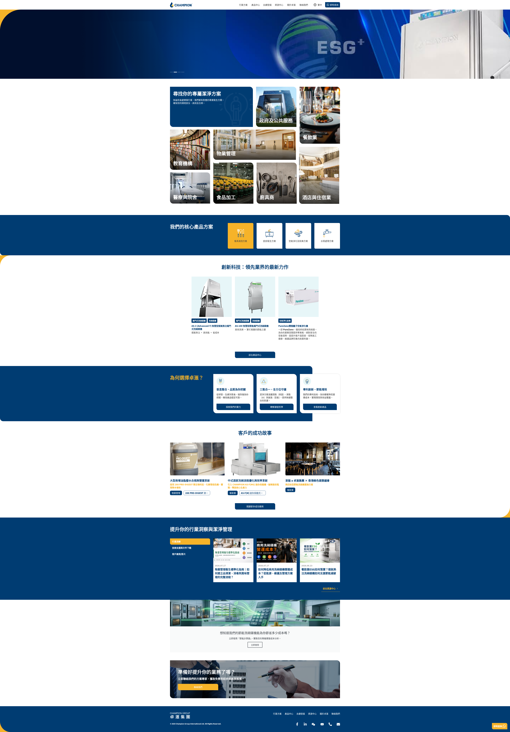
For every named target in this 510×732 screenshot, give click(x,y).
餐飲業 (310, 137)
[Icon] (297, 724)
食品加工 (226, 197)
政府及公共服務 (276, 120)
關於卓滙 (324, 713)
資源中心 (312, 713)
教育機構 (182, 163)
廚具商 (267, 197)
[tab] (190, 541)
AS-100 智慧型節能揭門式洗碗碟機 (252, 325)
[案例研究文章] (197, 468)
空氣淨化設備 (285, 320)
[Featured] (212, 297)
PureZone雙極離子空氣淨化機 (293, 325)
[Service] (276, 107)
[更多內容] (233, 560)
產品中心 (289, 713)
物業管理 (226, 153)
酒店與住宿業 (316, 197)
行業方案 (277, 713)
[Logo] (181, 4)
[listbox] (319, 5)
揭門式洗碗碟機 (199, 320)
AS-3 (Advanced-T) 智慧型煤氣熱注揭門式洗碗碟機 (211, 327)
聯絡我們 (336, 713)
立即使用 (255, 644)
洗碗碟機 (212, 320)
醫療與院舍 (185, 196)
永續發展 (300, 713)
